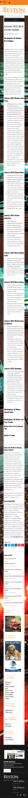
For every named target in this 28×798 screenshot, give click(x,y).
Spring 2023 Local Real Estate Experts (14, 602)
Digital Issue (9, 710)
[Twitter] (20, 795)
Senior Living (9, 696)
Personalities (9, 694)
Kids (6, 688)
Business (6, 561)
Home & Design (7, 574)
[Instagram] (24, 795)
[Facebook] (17, 795)
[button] (4, 2)
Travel (7, 698)
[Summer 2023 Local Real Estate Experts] (14, 570)
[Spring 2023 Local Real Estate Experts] (14, 597)
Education (8, 682)
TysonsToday (9, 739)
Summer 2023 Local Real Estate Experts (14, 576)
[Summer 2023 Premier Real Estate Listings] (14, 583)
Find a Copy (8, 712)
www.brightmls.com (17, 537)
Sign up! (7, 770)
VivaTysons (8, 737)
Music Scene (9, 690)
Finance (7, 684)
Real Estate (8, 726)
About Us (7, 724)
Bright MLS (15, 20)
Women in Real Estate (9, 563)
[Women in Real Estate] (10, 558)
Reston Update (9, 692)
